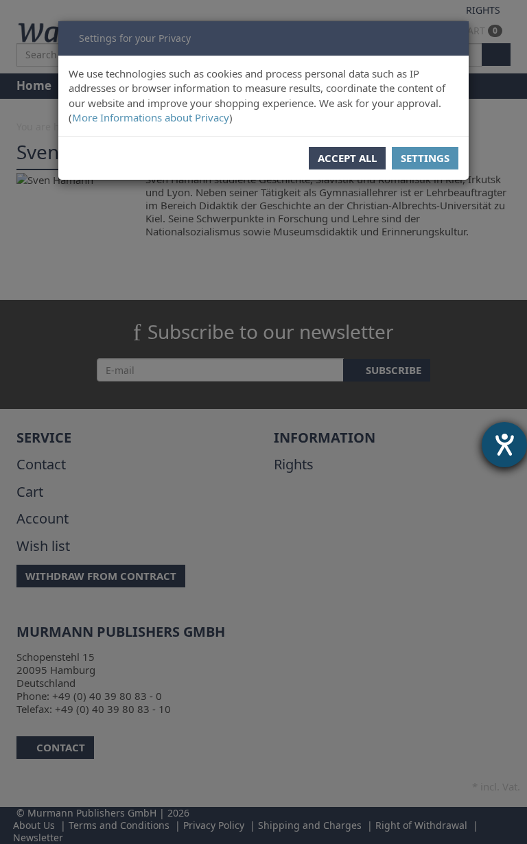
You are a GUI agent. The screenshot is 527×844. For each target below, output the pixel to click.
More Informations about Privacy (150, 117)
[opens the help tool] (504, 444)
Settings (425, 158)
